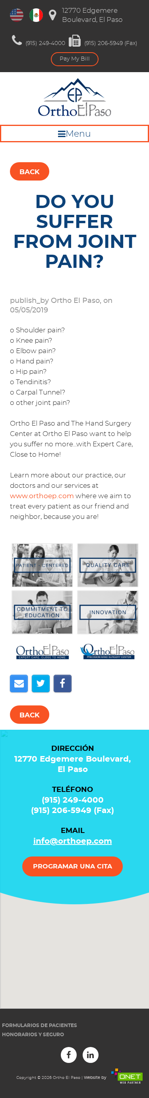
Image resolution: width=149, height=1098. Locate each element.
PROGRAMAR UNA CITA (72, 866)
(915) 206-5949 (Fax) (110, 43)
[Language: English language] (16, 15)
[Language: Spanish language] (36, 15)
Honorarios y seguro (33, 1034)
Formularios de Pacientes (39, 1025)
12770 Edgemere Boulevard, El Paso (92, 15)
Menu (78, 134)
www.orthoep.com (42, 496)
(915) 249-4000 (44, 43)
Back (29, 172)
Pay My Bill (75, 59)
